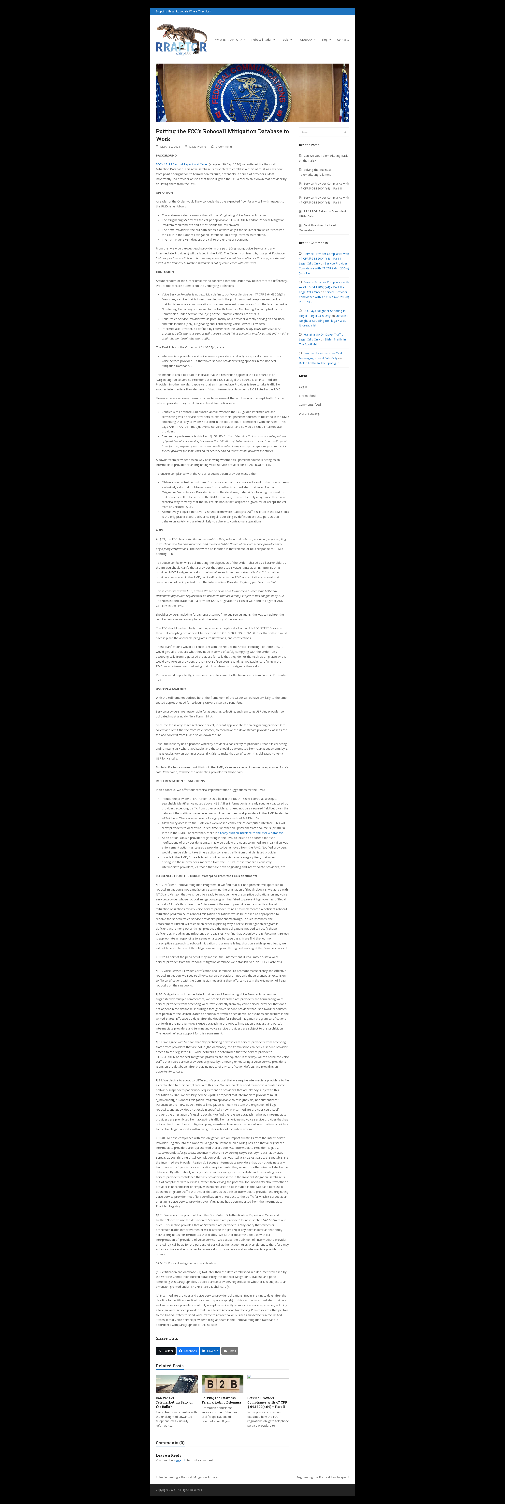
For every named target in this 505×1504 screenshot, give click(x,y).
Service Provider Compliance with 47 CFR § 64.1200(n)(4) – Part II (267, 1402)
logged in (180, 1460)
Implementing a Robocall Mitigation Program (188, 1477)
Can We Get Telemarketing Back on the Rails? (175, 1402)
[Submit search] (345, 132)
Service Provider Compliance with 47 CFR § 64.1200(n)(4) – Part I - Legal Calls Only (324, 258)
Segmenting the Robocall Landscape (321, 1477)
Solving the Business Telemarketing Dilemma (221, 1400)
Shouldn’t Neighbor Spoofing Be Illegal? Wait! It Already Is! (323, 320)
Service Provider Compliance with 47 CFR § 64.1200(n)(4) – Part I (324, 297)
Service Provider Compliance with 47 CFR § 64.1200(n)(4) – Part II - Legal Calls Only (324, 287)
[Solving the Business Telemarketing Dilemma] (222, 1383)
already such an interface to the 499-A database (250, 833)
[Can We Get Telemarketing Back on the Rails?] (177, 1383)
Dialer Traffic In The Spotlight (319, 363)
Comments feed (310, 404)
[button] (166, 1350)
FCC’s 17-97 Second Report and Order (182, 164)
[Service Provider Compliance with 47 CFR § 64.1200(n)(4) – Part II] (268, 1383)
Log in (303, 386)
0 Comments (224, 146)
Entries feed (307, 396)
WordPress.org (309, 413)
